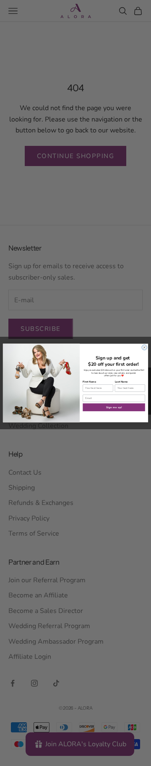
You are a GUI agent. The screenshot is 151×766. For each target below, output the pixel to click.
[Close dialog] (144, 347)
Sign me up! (114, 407)
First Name (89, 381)
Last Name (121, 381)
